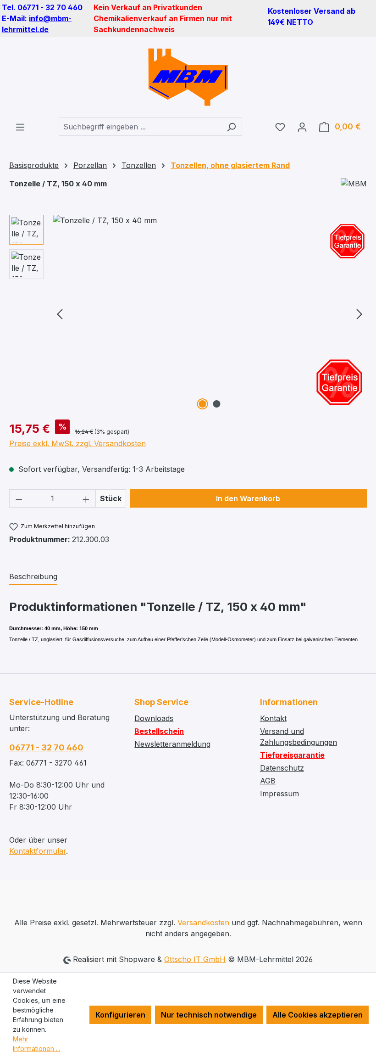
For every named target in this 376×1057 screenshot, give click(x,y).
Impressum (279, 793)
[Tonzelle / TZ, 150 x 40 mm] (209, 313)
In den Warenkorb (248, 498)
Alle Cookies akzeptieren (317, 1014)
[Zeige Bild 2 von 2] (217, 404)
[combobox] (140, 126)
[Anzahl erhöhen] (86, 498)
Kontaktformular (37, 851)
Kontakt (273, 718)
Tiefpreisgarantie (292, 755)
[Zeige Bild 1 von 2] (202, 404)
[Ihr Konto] (302, 126)
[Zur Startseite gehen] (188, 77)
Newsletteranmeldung (172, 744)
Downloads (153, 718)
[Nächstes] (359, 314)
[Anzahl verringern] (18, 498)
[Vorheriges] (59, 314)
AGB (268, 780)
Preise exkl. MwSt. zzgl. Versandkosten (77, 443)
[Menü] (20, 126)
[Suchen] (231, 126)
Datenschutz (282, 767)
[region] (188, 313)
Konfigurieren (120, 1014)
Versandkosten (203, 922)
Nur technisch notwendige (209, 1014)
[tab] (33, 577)
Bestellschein (159, 731)
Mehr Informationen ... (36, 1043)
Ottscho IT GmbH (195, 959)
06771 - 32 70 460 (46, 747)
